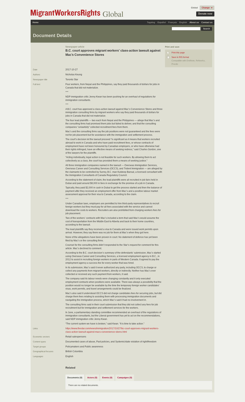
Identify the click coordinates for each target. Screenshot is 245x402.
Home (35, 22)
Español (162, 22)
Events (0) (107, 377)
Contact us (206, 22)
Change (206, 7)
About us (194, 22)
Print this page (178, 52)
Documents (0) (74, 377)
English (183, 22)
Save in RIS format (180, 57)
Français (172, 22)
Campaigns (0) (124, 377)
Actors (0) (92, 377)
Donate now (205, 13)
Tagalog (151, 22)
